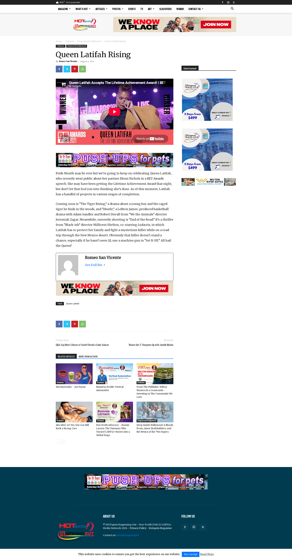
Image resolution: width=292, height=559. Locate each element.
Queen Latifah (72, 303)
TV (141, 9)
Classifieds (165, 9)
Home (59, 41)
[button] (232, 9)
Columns (69, 41)
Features (60, 382)
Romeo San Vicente (68, 61)
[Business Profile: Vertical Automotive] (114, 373)
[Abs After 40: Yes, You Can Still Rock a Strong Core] (74, 412)
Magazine (63, 9)
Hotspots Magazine (160, 528)
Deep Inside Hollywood (89, 41)
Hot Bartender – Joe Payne (71, 386)
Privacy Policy (138, 528)
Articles (100, 9)
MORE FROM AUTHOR (88, 356)
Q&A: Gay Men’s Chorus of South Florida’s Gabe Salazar (82, 345)
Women (180, 9)
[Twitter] (233, 2)
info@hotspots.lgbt (127, 535)
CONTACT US (194, 9)
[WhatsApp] (82, 69)
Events (132, 9)
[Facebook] (222, 2)
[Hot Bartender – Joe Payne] (74, 373)
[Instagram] (228, 2)
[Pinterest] (74, 69)
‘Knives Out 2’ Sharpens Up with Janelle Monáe (150, 345)
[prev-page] (58, 442)
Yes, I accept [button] (190, 554)
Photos (116, 9)
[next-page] (63, 442)
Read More (207, 554)
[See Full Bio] (104, 265)
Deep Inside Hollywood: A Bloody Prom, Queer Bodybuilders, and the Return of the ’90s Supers (155, 428)
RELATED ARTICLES (66, 356)
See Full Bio (93, 265)
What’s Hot (82, 9)
